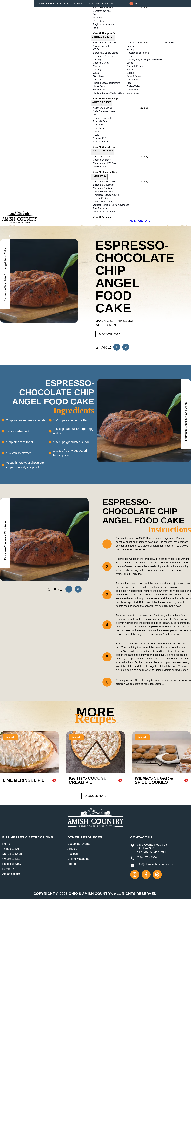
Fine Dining (99, 128)
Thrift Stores (133, 79)
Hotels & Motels (101, 166)
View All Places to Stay (105, 172)
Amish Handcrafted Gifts (105, 43)
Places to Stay (11, 863)
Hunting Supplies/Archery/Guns (108, 93)
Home (6, 843)
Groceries (98, 79)
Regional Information (103, 24)
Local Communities (97, 3)
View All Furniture (102, 217)
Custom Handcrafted (103, 191)
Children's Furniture (103, 188)
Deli (95, 114)
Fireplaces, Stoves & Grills (106, 195)
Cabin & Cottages (102, 160)
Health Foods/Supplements (106, 83)
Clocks (96, 66)
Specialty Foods (135, 66)
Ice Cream (98, 131)
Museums (98, 17)
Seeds (130, 63)
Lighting (131, 46)
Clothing (97, 69)
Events (71, 4)
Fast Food (98, 125)
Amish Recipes (46, 4)
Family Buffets (100, 121)
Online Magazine (78, 858)
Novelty (130, 49)
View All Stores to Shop (105, 98)
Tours (95, 28)
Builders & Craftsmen (103, 185)
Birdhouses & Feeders (104, 56)
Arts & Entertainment (103, 7)
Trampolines (133, 89)
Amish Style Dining (102, 108)
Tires (129, 83)
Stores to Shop (12, 853)
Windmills (170, 43)
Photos (81, 4)
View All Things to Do (104, 33)
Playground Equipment (138, 53)
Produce (131, 56)
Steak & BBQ (99, 138)
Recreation (98, 21)
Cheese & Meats (101, 63)
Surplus (130, 73)
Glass (96, 73)
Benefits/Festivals (102, 11)
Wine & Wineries (101, 141)
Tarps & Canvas (134, 76)
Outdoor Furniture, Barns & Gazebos (111, 205)
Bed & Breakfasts (101, 156)
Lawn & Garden (134, 43)
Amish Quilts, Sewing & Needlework (144, 59)
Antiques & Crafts (101, 46)
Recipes (72, 853)
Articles (60, 4)
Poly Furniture (100, 208)
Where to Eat (11, 858)
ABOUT (113, 3)
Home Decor (99, 86)
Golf (95, 14)
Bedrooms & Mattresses (105, 181)
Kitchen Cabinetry (102, 198)
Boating (97, 59)
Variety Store (133, 93)
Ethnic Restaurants (102, 118)
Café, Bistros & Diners (104, 111)
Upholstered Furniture (104, 211)
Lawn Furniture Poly (103, 201)
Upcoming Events (78, 843)
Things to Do (10, 848)
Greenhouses (99, 76)
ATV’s (96, 49)
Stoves (130, 69)
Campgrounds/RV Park (104, 163)
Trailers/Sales (133, 86)
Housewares (99, 89)
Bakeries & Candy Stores (105, 53)
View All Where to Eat (104, 147)
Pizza (96, 135)
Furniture (8, 868)
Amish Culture (11, 873)
